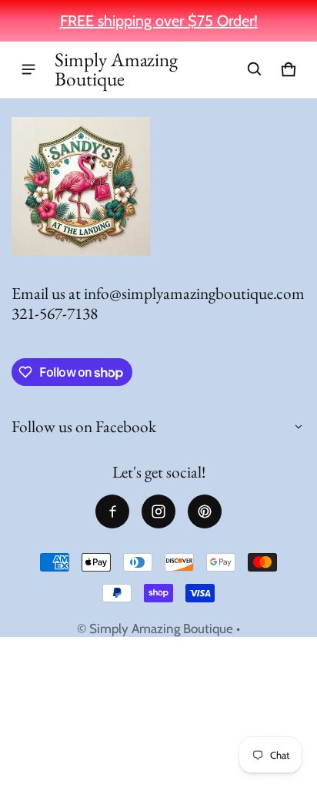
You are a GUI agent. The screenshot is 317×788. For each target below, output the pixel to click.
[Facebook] (112, 511)
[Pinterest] (205, 511)
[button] (255, 69)
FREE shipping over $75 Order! (159, 21)
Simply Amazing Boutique (161, 628)
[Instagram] (158, 511)
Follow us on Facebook (84, 426)
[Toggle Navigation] (28, 69)
